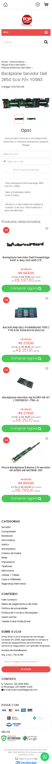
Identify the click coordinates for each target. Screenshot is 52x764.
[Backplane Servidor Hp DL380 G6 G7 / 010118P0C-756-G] (26, 399)
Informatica (17, 62)
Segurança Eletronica (13, 583)
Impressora (8, 562)
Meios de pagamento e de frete (19, 604)
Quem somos (8, 617)
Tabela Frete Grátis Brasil (15, 621)
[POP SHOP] (26, 20)
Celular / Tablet (10, 575)
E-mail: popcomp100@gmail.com (20, 689)
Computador (8, 531)
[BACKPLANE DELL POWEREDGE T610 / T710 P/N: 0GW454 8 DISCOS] (26, 329)
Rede (4, 557)
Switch (5, 544)
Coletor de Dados (11, 553)
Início (4, 62)
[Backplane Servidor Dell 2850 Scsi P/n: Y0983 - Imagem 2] (31, 119)
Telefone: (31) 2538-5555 (16, 684)
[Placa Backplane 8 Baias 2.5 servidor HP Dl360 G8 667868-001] (26, 469)
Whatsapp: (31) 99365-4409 (17, 686)
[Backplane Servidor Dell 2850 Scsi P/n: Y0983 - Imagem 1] (19, 119)
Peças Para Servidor (13, 64)
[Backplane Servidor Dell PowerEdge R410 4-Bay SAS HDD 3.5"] (26, 258)
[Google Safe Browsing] (30, 738)
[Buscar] (46, 42)
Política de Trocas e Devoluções (19, 612)
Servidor (6, 527)
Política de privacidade (14, 608)
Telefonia (6, 566)
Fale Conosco (9, 599)
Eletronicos (7, 570)
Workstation (8, 549)
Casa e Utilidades (11, 579)
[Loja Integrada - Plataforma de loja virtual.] (26, 759)
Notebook (7, 536)
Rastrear (26, 669)
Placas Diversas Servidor (16, 67)
